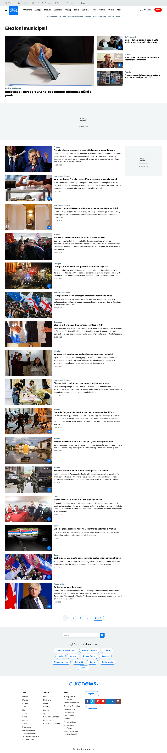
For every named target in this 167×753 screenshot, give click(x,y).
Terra (93, 10)
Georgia (57, 264)
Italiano (10, 3)
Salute (102, 10)
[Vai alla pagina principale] (13, 10)
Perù (56, 497)
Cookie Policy (69, 709)
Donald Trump (114, 17)
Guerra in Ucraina (75, 17)
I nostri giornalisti (29, 730)
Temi (24, 692)
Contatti (67, 719)
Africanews (47, 720)
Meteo (45, 703)
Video (111, 10)
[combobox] (91, 3)
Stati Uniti (79, 662)
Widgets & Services (51, 717)
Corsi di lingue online (51, 723)
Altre (66, 692)
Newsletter (92, 708)
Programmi (26, 727)
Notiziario (47, 700)
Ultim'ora (27, 10)
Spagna (105, 656)
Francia (88, 17)
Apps (45, 713)
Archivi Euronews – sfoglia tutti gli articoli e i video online (30, 736)
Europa (38, 10)
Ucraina (103, 17)
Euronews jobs (70, 722)
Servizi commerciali (71, 703)
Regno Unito (59, 584)
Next (76, 10)
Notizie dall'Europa (13, 88)
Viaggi (68, 10)
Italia (95, 17)
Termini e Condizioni (72, 706)
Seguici (46, 710)
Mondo (47, 10)
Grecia (83, 668)
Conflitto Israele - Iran (56, 17)
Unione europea (61, 662)
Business (58, 10)
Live (158, 10)
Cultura (85, 10)
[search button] (79, 3)
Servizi (46, 692)
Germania (58, 322)
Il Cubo (128, 54)
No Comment (130, 37)
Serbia (56, 526)
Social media (107, 662)
